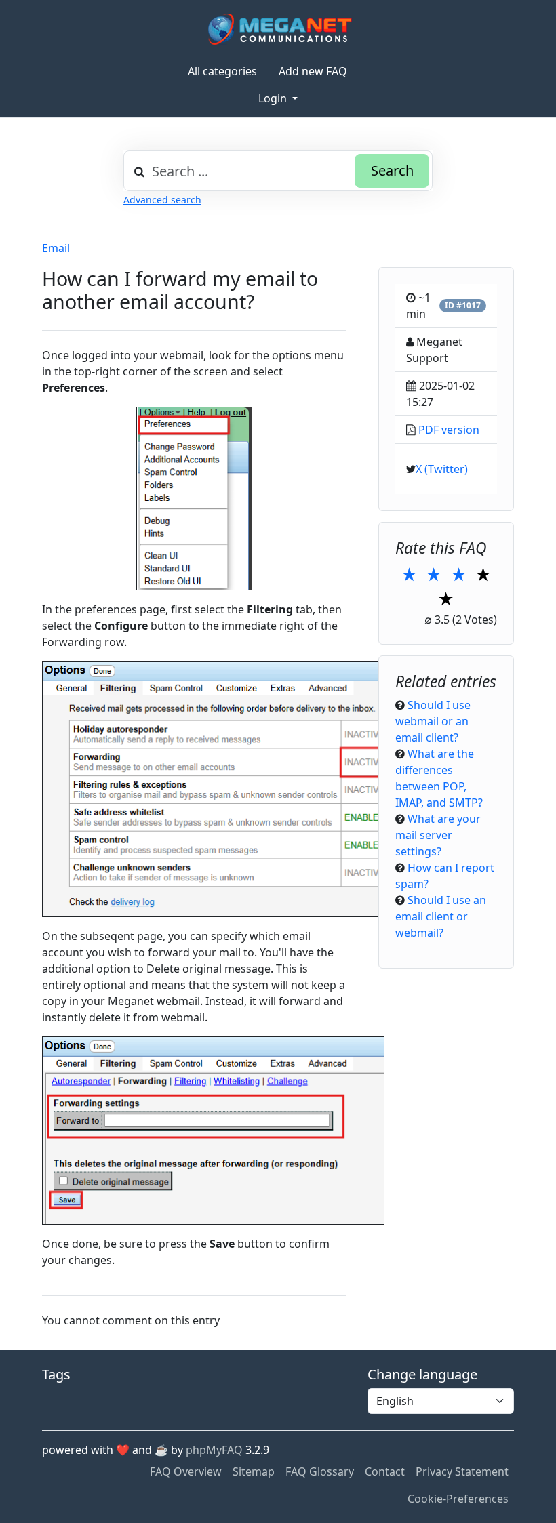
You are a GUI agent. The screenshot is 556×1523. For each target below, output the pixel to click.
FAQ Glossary (319, 1471)
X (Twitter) (442, 469)
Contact (385, 1471)
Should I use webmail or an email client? (433, 721)
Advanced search (162, 199)
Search (392, 170)
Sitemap (254, 1471)
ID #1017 (463, 305)
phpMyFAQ (214, 1449)
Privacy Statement (462, 1471)
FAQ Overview (186, 1471)
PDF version (448, 429)
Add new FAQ (313, 71)
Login (274, 98)
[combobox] (278, 170)
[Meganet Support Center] (278, 29)
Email (56, 248)
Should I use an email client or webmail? (440, 916)
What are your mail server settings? (438, 835)
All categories (222, 71)
